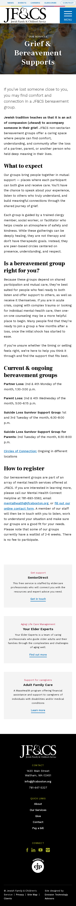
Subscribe (50, 2)
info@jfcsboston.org (38, 781)
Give (38, 816)
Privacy (20, 894)
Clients (8, 898)
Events (22, 2)
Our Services (38, 810)
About (38, 803)
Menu (68, 19)
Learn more (38, 710)
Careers (35, 2)
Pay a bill (38, 828)
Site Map (32, 894)
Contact (38, 822)
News (10, 2)
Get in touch (38, 598)
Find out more (38, 654)
